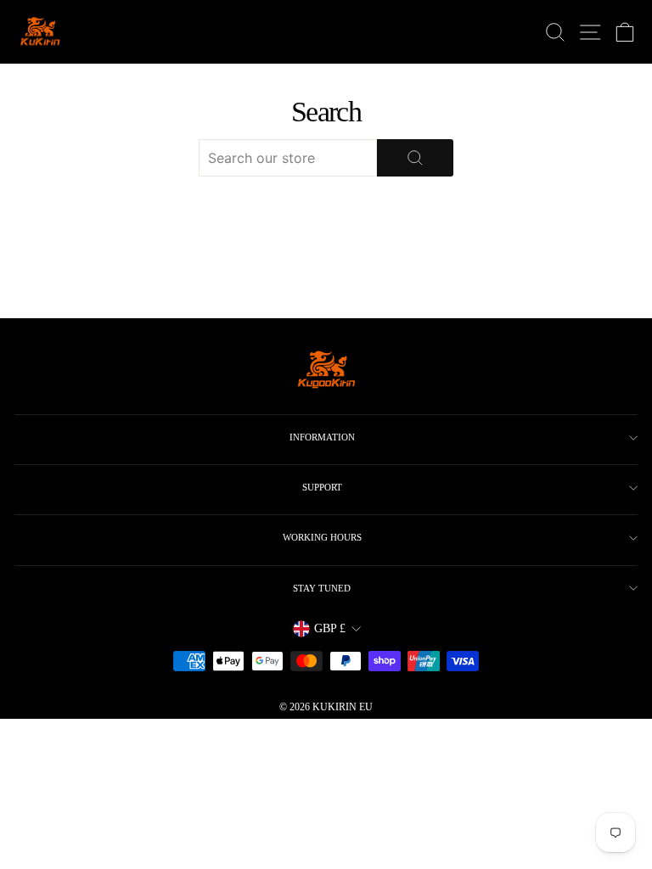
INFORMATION (322, 437)
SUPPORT (322, 487)
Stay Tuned (322, 588)
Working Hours (322, 537)
